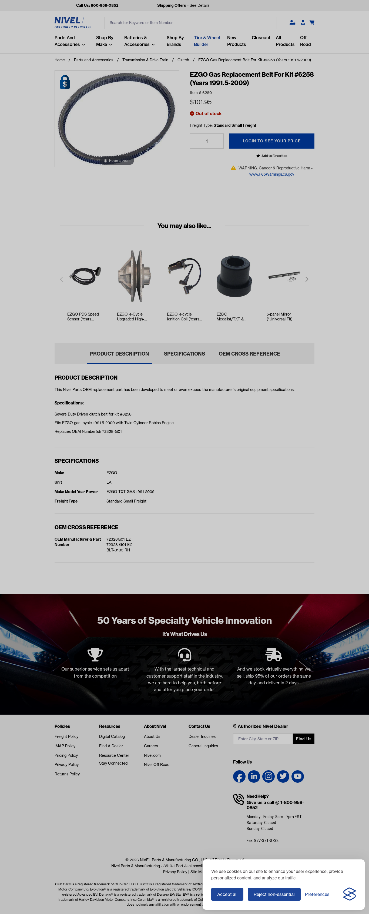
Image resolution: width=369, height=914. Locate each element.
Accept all (227, 894)
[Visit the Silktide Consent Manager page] (349, 894)
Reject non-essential (274, 894)
